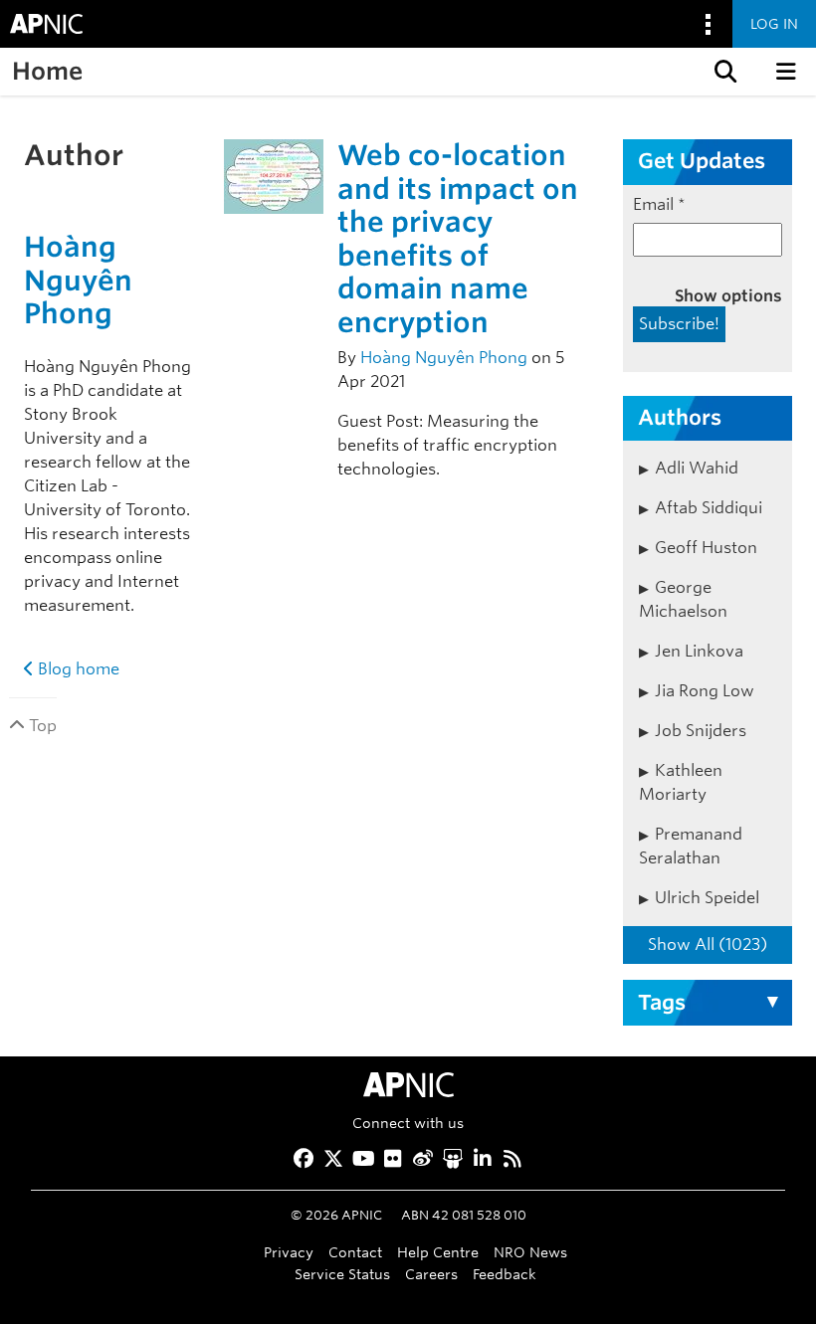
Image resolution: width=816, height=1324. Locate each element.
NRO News (530, 1251)
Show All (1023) (707, 944)
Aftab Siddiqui (708, 507)
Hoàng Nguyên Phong (78, 280)
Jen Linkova (699, 651)
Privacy (288, 1251)
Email (659, 204)
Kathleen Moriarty (680, 782)
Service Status (342, 1273)
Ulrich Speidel (707, 897)
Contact (355, 1251)
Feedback (504, 1273)
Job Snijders (700, 730)
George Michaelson (683, 599)
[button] (723, 71)
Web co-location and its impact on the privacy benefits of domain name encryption (457, 238)
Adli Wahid (696, 468)
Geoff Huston (706, 547)
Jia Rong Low (704, 690)
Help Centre (438, 1251)
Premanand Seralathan (690, 846)
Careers (431, 1273)
